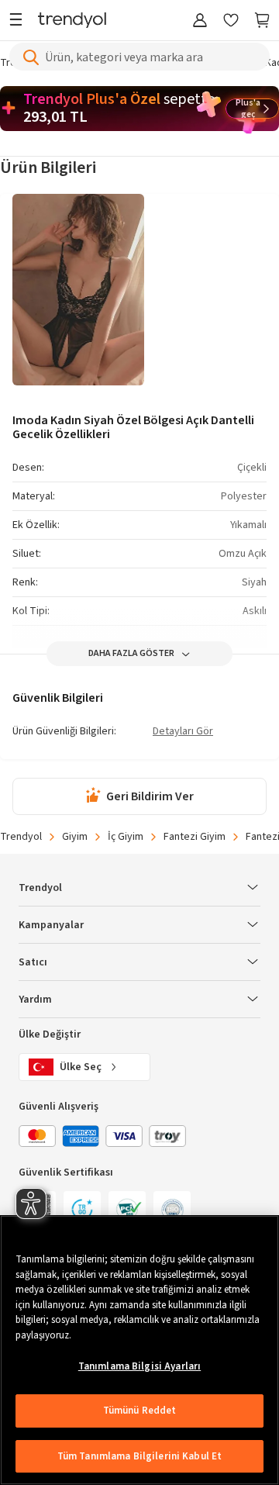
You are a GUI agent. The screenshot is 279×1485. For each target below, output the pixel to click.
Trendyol (21, 837)
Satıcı (33, 962)
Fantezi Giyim (195, 837)
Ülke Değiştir (50, 1034)
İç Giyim (125, 837)
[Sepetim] (262, 21)
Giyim (75, 837)
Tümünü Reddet (140, 1411)
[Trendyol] (72, 21)
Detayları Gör (183, 732)
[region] (139, 1350)
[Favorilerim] (231, 21)
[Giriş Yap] (200, 21)
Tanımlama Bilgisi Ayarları (139, 1366)
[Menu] (19, 21)
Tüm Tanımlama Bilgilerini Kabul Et (139, 1456)
